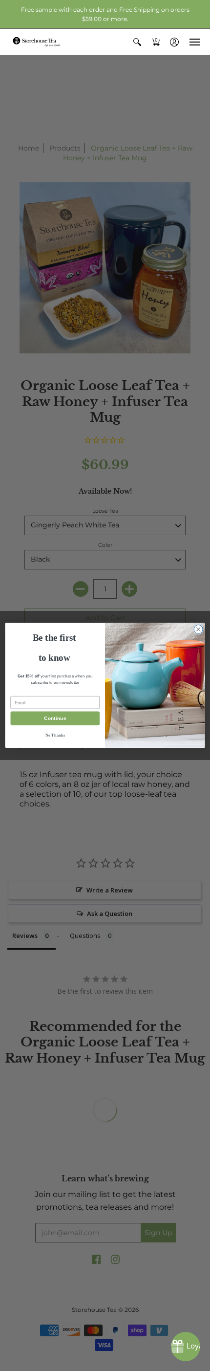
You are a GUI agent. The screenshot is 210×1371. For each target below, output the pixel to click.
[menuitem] (137, 42)
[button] (137, 42)
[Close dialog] (198, 629)
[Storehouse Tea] (36, 42)
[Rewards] (185, 1346)
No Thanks (55, 735)
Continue (55, 718)
